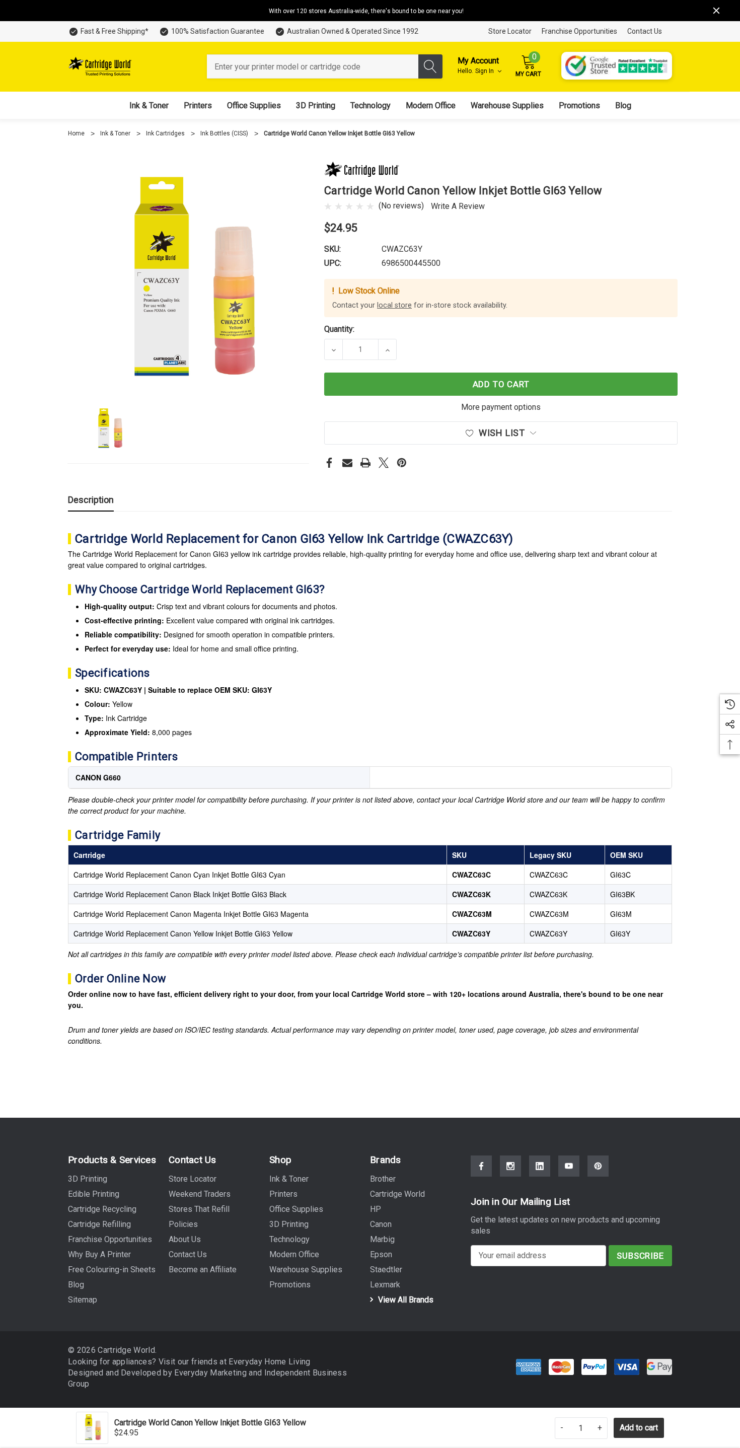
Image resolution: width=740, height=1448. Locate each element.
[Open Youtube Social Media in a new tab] (568, 1166)
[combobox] (312, 66)
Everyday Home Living (269, 1361)
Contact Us (644, 31)
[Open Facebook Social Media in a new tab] (481, 1166)
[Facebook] (329, 463)
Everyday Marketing (211, 1373)
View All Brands (404, 1300)
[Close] (716, 11)
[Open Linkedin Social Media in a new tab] (539, 1166)
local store (394, 305)
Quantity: (339, 329)
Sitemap (82, 1300)
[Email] (347, 463)
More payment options (501, 407)
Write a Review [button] (458, 206)
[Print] (365, 463)
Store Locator (510, 31)
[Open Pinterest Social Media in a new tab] (598, 1166)
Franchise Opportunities (579, 31)
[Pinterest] (402, 463)
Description (91, 499)
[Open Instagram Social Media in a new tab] (510, 1166)
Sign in (485, 71)
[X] (384, 463)
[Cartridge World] (362, 168)
